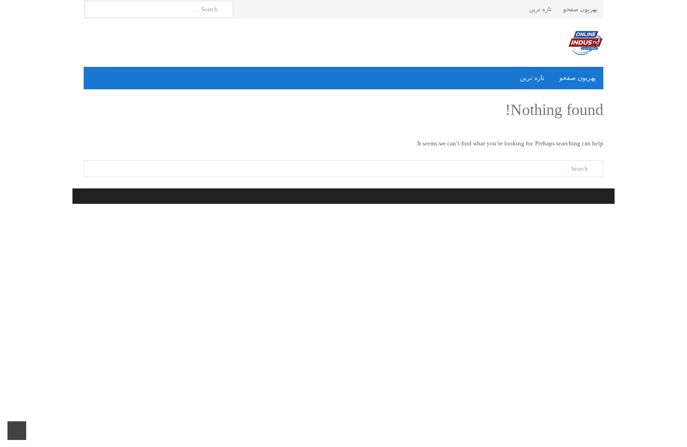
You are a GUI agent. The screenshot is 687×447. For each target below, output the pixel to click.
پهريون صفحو (580, 9)
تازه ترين (540, 9)
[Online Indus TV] (343, 43)
